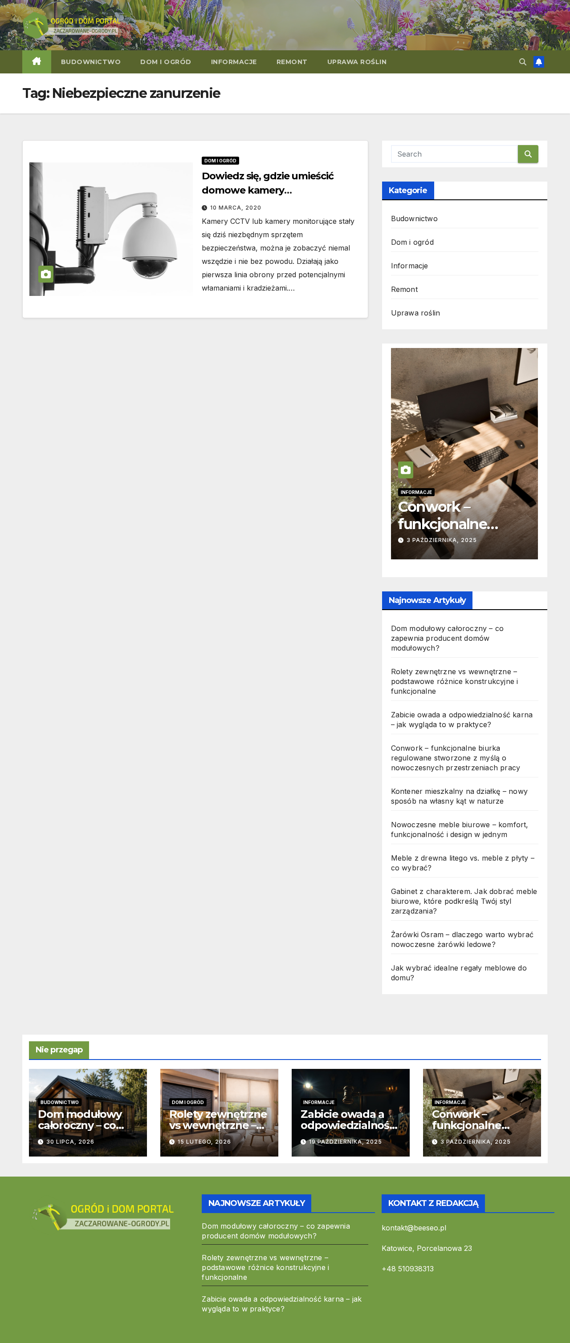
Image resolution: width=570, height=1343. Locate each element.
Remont (292, 62)
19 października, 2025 (345, 1141)
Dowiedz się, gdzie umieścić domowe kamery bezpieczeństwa (267, 190)
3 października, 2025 (442, 540)
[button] (522, 61)
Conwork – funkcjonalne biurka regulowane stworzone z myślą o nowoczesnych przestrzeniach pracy (456, 758)
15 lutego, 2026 (204, 1141)
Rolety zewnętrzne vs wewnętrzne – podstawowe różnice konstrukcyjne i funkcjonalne (454, 681)
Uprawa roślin (357, 62)
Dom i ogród (165, 62)
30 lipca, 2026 (70, 1141)
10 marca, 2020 (235, 207)
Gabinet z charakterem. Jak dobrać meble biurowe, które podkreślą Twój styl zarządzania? (464, 901)
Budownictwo (91, 62)
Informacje (234, 62)
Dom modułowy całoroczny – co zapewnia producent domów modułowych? (447, 638)
